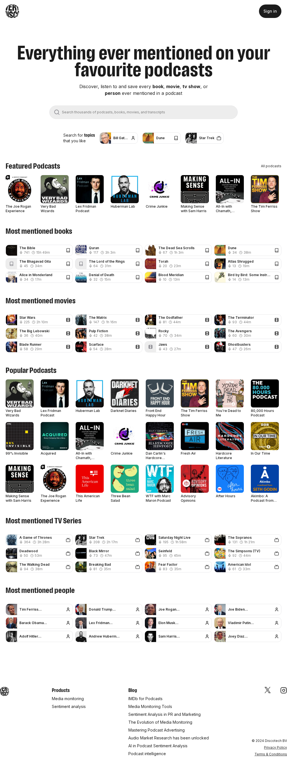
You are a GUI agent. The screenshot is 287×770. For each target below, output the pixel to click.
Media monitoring (68, 698)
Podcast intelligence (147, 753)
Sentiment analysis (69, 706)
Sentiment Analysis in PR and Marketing (164, 714)
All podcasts (271, 166)
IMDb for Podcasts (145, 698)
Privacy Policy (275, 747)
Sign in (270, 11)
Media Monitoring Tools (150, 706)
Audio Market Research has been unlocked (168, 737)
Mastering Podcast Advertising (156, 730)
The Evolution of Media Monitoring (160, 722)
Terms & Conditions (270, 754)
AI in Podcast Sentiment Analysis (158, 745)
